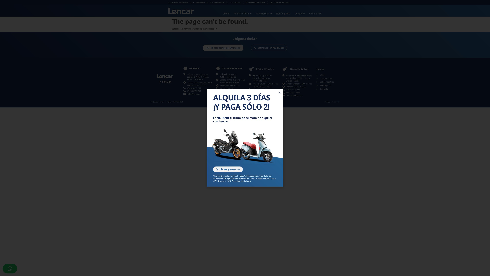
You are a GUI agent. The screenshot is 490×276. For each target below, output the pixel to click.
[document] (245, 138)
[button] (280, 93)
